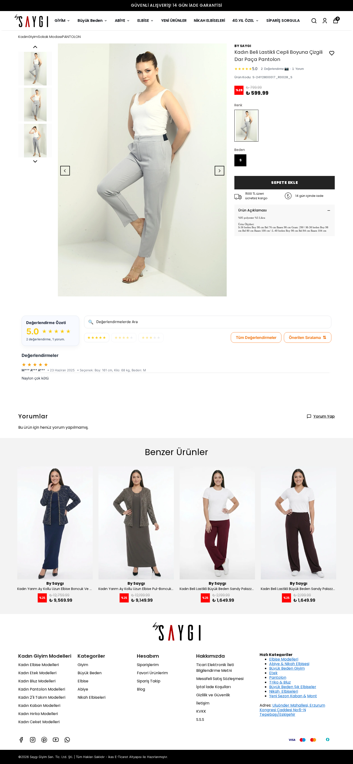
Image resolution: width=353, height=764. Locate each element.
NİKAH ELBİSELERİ (209, 20)
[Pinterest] (44, 740)
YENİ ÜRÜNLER (174, 20)
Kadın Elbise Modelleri (38, 665)
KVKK (201, 711)
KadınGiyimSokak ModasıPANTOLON (49, 36)
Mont (312, 696)
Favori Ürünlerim (152, 673)
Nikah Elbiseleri (91, 697)
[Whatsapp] (67, 740)
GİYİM (60, 20)
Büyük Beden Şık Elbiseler (292, 687)
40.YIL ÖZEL (243, 20)
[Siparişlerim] (325, 21)
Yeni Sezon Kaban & (287, 696)
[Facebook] (21, 740)
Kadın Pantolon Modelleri (41, 689)
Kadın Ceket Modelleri (39, 722)
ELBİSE (143, 20)
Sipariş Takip (148, 681)
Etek (273, 673)
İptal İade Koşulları (213, 687)
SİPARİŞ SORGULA (283, 20)
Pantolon (277, 677)
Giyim (83, 665)
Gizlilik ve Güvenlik (213, 695)
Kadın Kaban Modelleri (39, 705)
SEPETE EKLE (284, 182)
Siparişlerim (148, 665)
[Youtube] (56, 740)
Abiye (83, 689)
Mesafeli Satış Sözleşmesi (219, 678)
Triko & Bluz (280, 682)
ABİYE (120, 20)
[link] (284, 68)
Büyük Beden (90, 20)
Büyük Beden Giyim (287, 668)
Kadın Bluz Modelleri (36, 681)
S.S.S (200, 719)
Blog (141, 689)
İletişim (202, 703)
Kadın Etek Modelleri (37, 673)
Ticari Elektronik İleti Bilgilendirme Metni (215, 667)
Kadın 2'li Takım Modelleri (41, 697)
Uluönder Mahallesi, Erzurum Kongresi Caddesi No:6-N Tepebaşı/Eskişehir (292, 710)
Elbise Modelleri (283, 659)
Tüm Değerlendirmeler (256, 337)
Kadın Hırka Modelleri (38, 713)
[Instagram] (33, 740)
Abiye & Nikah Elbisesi (289, 664)
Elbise (83, 681)
